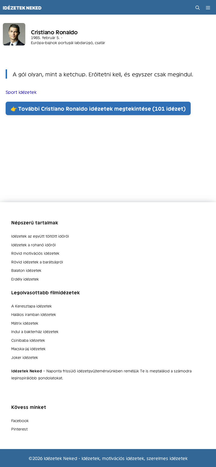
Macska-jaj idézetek (28, 348)
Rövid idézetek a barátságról (37, 261)
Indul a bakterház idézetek (34, 331)
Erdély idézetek (25, 279)
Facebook (20, 420)
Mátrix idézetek (24, 323)
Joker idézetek (24, 357)
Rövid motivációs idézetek (35, 253)
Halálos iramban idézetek (33, 314)
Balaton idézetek (26, 270)
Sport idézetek (21, 91)
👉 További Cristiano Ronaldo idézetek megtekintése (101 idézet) (98, 108)
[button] (197, 7)
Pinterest (19, 429)
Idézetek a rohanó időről (33, 244)
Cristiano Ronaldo (54, 32)
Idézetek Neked (22, 8)
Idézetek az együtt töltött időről (40, 236)
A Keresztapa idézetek (31, 306)
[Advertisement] (108, 163)
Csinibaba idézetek (28, 340)
